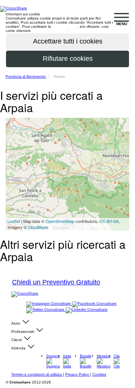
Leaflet (14, 221)
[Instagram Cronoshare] (49, 304)
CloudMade (38, 227)
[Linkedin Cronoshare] (87, 310)
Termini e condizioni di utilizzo (37, 374)
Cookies (99, 374)
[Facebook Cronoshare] (94, 304)
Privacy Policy (77, 374)
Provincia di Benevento (26, 76)
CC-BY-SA (108, 221)
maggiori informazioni (50, 31)
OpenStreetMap (59, 221)
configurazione (65, 26)
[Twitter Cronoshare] (46, 310)
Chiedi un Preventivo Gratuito (56, 282)
